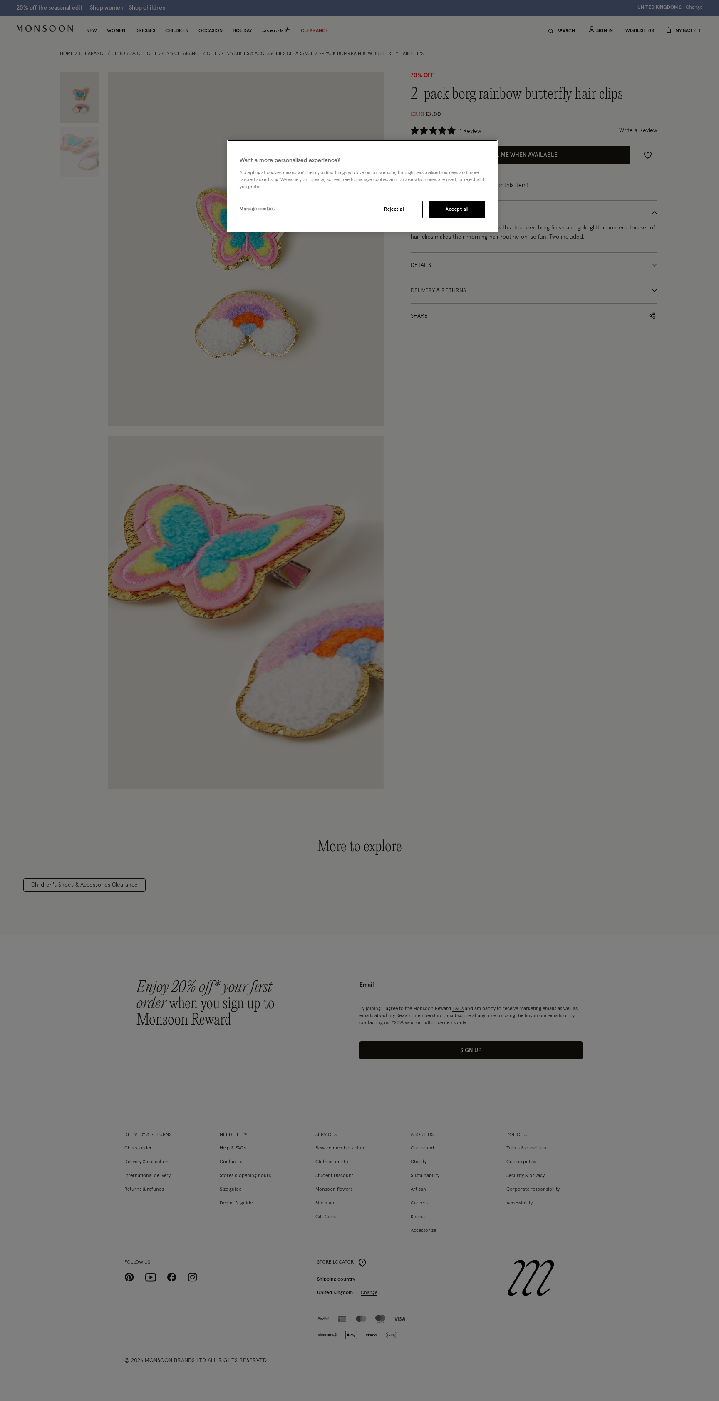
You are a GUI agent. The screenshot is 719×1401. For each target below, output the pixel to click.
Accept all (457, 209)
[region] (362, 186)
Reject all (394, 209)
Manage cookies (257, 209)
